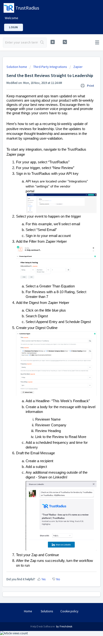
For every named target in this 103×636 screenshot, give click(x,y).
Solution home (17, 67)
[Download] (42, 322)
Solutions (47, 611)
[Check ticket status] (65, 41)
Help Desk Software (42, 626)
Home (28, 611)
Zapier (78, 67)
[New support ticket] (52, 41)
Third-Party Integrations (50, 67)
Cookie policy (69, 611)
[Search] (42, 42)
